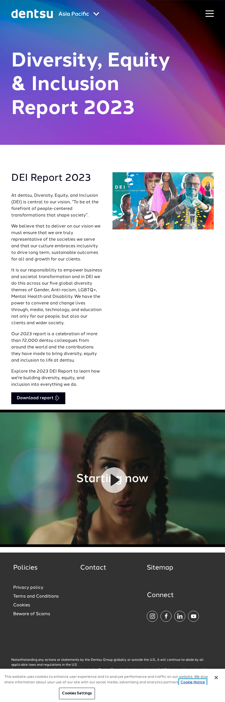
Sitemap (160, 568)
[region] (112, 685)
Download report (36, 398)
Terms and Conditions (36, 596)
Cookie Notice (193, 682)
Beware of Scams (31, 614)
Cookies (21, 605)
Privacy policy (28, 588)
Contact (93, 568)
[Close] (216, 678)
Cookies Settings (77, 693)
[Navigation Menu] (210, 13)
